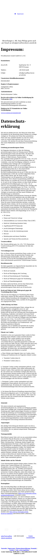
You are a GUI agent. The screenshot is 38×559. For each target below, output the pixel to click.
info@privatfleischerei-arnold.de (6, 537)
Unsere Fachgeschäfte (30, 536)
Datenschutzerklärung (23, 548)
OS (11, 99)
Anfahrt (12, 550)
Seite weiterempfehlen (22, 550)
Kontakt (34, 548)
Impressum (11, 548)
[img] (19, 26)
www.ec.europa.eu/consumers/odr (11, 113)
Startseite (4, 548)
